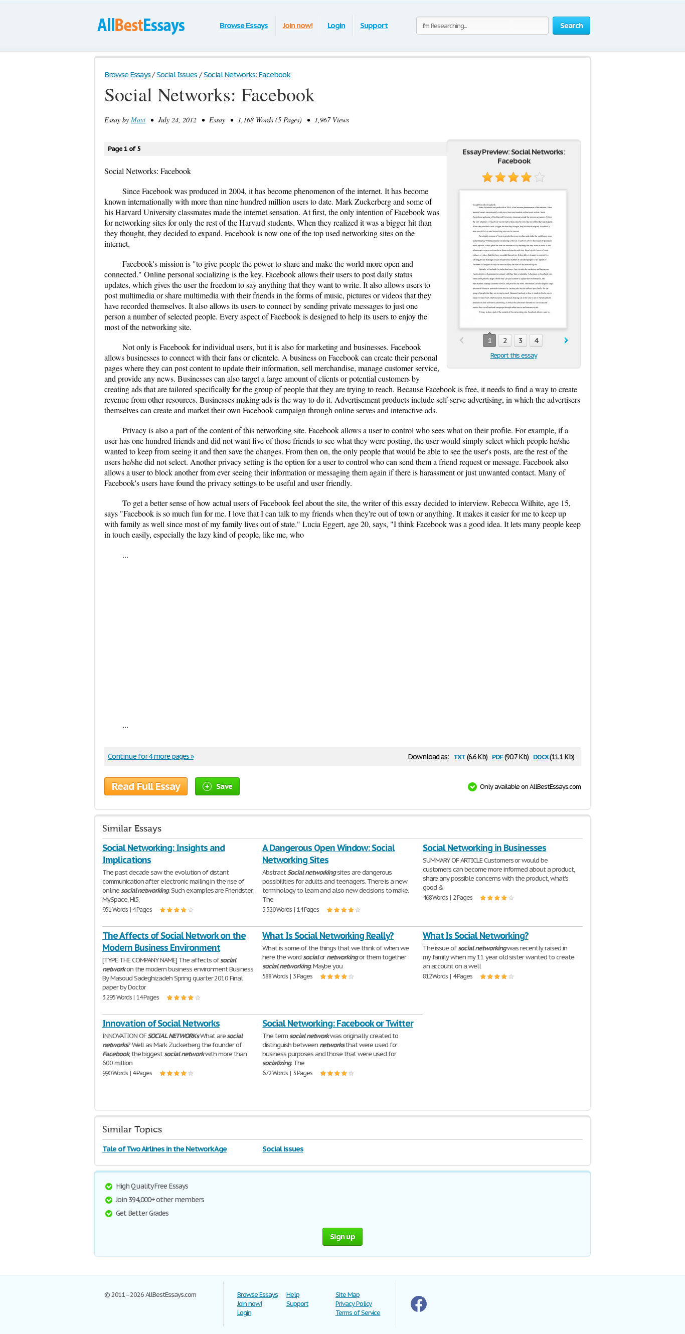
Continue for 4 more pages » (151, 756)
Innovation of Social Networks (161, 1023)
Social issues (282, 1148)
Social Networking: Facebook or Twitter (337, 1023)
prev (461, 341)
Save (224, 786)
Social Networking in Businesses (485, 848)
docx (541, 756)
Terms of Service (357, 1312)
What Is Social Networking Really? (328, 935)
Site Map (347, 1294)
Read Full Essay (146, 786)
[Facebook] (419, 1309)
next (566, 341)
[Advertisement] (342, 639)
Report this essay (513, 355)
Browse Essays (243, 25)
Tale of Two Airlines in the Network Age (164, 1148)
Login (336, 25)
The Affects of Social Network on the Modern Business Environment (174, 941)
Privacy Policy (353, 1303)
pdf (497, 756)
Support (374, 25)
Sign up (342, 1236)
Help (292, 1294)
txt (459, 756)
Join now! (297, 25)
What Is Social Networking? (476, 935)
